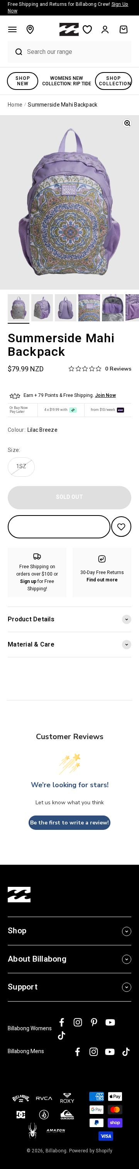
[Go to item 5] (113, 309)
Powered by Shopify (91, 1150)
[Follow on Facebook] (61, 1022)
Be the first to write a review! (69, 822)
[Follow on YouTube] (110, 1022)
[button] (12, 29)
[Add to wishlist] (121, 526)
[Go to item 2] (42, 309)
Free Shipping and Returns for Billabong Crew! (68, 7)
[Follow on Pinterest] (94, 1022)
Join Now (105, 395)
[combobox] (77, 51)
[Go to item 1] (18, 309)
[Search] (15, 51)
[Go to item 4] (89, 309)
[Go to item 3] (65, 309)
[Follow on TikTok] (61, 1035)
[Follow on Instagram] (78, 1022)
